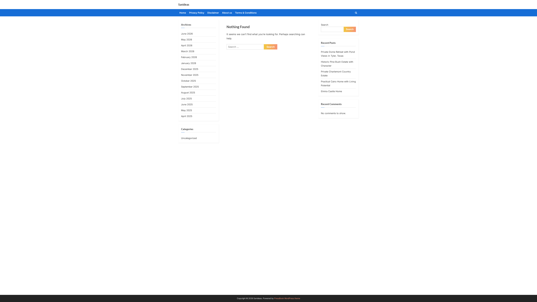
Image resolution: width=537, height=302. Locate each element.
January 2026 (188, 63)
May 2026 (186, 39)
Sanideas (183, 4)
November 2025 (189, 75)
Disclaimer (213, 12)
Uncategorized (189, 138)
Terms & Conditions (246, 12)
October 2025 (188, 80)
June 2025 (187, 104)
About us (227, 12)
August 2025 (188, 92)
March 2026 (187, 51)
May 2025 (186, 110)
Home (182, 12)
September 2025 (190, 86)
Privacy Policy (196, 12)
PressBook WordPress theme (287, 298)
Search (324, 24)
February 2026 (189, 57)
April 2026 (186, 45)
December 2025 (189, 69)
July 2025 (186, 98)
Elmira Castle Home (331, 91)
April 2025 (186, 116)
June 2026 (187, 33)
